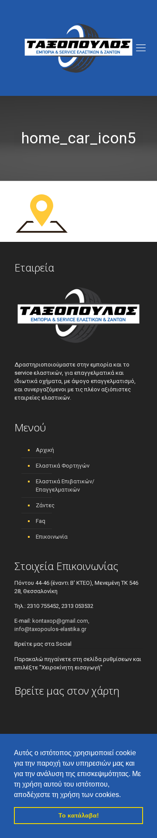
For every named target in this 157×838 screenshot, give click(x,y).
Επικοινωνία (52, 536)
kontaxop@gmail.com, (60, 620)
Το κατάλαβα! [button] (78, 815)
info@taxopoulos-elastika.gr (50, 629)
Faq (40, 521)
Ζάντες (45, 505)
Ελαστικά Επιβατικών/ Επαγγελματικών (65, 485)
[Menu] (140, 48)
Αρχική (45, 450)
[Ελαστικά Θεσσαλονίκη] (78, 48)
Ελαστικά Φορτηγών (62, 465)
